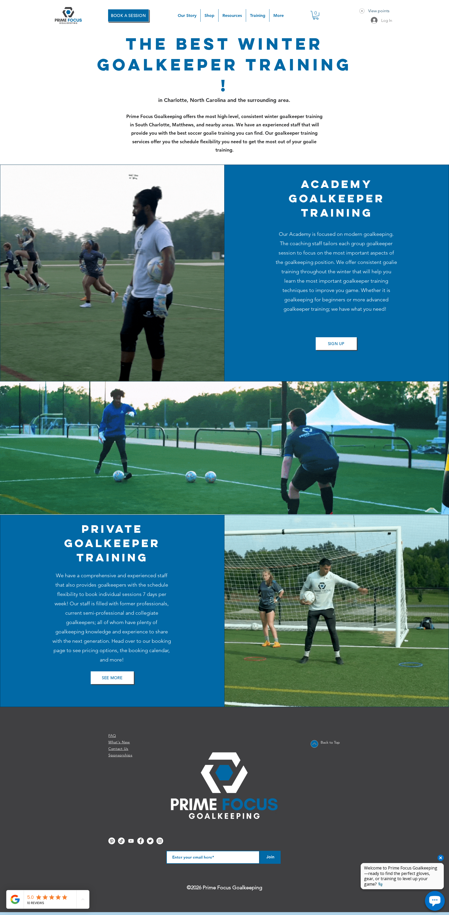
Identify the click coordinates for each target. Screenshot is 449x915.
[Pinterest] (111, 841)
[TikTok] (121, 841)
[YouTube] (131, 841)
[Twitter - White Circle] (150, 841)
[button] (209, 15)
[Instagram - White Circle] (159, 841)
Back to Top (330, 742)
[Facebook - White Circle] (140, 841)
